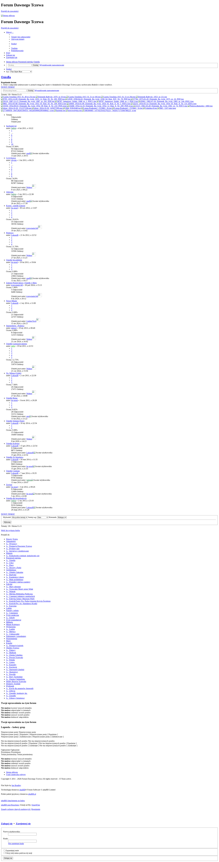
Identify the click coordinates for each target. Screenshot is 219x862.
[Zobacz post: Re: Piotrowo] (33, 99)
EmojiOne (36, 805)
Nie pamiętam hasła (16, 843)
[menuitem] (20, 37)
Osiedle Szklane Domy (15, 421)
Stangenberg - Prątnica (15, 326)
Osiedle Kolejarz (13, 443)
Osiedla (6, 77)
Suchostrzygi (11, 126)
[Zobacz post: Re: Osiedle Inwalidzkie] (60, 110)
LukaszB (14, 235)
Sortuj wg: (32, 517)
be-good (14, 208)
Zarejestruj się (23, 823)
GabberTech (31, 321)
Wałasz (29, 187)
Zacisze (9, 485)
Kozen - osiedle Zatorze (15, 206)
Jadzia (13, 128)
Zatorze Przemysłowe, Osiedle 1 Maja (21, 283)
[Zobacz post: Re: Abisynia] (151, 97)
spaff (28, 153)
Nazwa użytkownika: (11, 832)
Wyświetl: (7, 517)
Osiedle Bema (11, 398)
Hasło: (5, 839)
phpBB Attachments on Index (13, 801)
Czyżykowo (11, 158)
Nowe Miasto (11, 301)
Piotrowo (9, 233)
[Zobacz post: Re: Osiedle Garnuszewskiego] (72, 108)
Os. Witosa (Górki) (13, 373)
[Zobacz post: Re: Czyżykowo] (83, 97)
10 (12, 144)
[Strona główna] (8, 15)
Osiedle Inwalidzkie (14, 260)
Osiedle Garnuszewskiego (16, 344)
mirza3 (14, 328)
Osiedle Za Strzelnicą (14, 457)
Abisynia (9, 192)
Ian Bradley (16, 785)
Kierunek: (53, 517)
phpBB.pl (32, 794)
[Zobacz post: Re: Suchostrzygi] (18, 97)
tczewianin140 (32, 228)
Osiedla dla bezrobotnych (16, 498)
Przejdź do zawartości (10, 11)
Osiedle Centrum (13, 471)
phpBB (22, 790)
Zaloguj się (6, 823)
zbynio (14, 160)
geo (27, 416)
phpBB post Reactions (10, 805)
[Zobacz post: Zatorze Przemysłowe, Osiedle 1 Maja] (16, 108)
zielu (13, 346)
